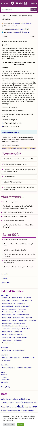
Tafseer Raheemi (7, 340)
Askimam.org (6, 300)
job (24, 410)
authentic (4, 399)
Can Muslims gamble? (10, 202)
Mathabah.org (26, 329)
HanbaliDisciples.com (8, 367)
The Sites (4, 278)
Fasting (3, 407)
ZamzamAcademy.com (8, 343)
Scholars (4, 375)
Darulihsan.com (6, 317)
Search (33, 10)
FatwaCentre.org (7, 323)
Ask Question (5, 283)
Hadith (21, 406)
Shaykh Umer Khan (13, 26)
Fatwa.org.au (23, 320)
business (15, 399)
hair (27, 407)
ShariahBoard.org (22, 337)
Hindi (21, 32)
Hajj (30, 407)
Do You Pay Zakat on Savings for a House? (18, 267)
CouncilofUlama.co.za (8, 303)
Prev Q (4, 36)
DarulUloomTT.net (18, 317)
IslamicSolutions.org (21, 326)
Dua (23, 402)
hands (3, 410)
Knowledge (29, 410)
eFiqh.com (29, 317)
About (3, 372)
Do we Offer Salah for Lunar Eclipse (15, 216)
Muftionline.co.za (7, 331)
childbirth (13, 148)
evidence (27, 402)
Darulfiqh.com (21, 303)
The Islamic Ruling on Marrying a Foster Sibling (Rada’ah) (19, 255)
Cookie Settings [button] (9, 424)
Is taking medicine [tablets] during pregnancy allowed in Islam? (19, 188)
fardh (31, 402)
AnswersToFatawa (17, 297)
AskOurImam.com (27, 300)
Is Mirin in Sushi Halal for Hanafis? (15, 250)
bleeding (4, 148)
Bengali (14, 32)
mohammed (32, 148)
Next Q (33, 36)
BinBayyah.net (6, 350)
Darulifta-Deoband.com (9, 309)
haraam (8, 410)
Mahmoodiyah (16, 329)
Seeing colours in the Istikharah (13, 221)
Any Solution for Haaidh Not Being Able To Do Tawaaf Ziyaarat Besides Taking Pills (18, 207)
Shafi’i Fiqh (4, 355)
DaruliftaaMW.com (20, 312)
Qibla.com (20, 334)
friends (11, 407)
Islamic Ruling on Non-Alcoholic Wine (16, 239)
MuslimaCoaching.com (9, 334)
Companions (5, 402)
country (12, 402)
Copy (27, 29)
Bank (9, 399)
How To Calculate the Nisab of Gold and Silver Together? (18, 226)
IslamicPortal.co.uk (7, 326)
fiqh (7, 407)
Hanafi (34, 407)
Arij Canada (27, 297)
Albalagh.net (6, 297)
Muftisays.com (18, 331)
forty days (25, 148)
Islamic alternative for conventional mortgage (18, 212)
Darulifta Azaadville (7, 306)
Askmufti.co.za (16, 300)
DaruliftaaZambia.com (8, 314)
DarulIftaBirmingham (26, 23)
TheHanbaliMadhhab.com (24, 367)
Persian (25, 32)
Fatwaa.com (32, 320)
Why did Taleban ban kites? (13, 182)
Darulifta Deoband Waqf (22, 306)
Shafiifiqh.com (6, 360)
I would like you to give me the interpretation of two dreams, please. (19, 170)
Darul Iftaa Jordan (7, 357)
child (9, 148)
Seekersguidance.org (8, 337)
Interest (19, 410)
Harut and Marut (9, 177)
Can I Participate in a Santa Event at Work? (18, 159)
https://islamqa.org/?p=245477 (17, 29)
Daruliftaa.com (22, 309)
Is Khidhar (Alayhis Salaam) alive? (15, 164)
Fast (35, 402)
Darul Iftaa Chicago (7, 312)
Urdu (29, 32)
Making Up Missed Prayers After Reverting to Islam (19, 245)
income (14, 410)
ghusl (15, 407)
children (27, 399)
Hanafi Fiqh (16, 23)
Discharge (19, 148)
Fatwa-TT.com (6, 320)
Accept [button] (20, 424)
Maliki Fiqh (4, 348)
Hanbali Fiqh (5, 365)
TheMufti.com (18, 340)
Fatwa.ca (14, 320)
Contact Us (4, 274)
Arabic (10, 32)
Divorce (17, 402)
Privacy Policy (5, 387)
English (17, 32)
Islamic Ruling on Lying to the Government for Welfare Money (19, 261)
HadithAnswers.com (19, 323)
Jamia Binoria (6, 329)
